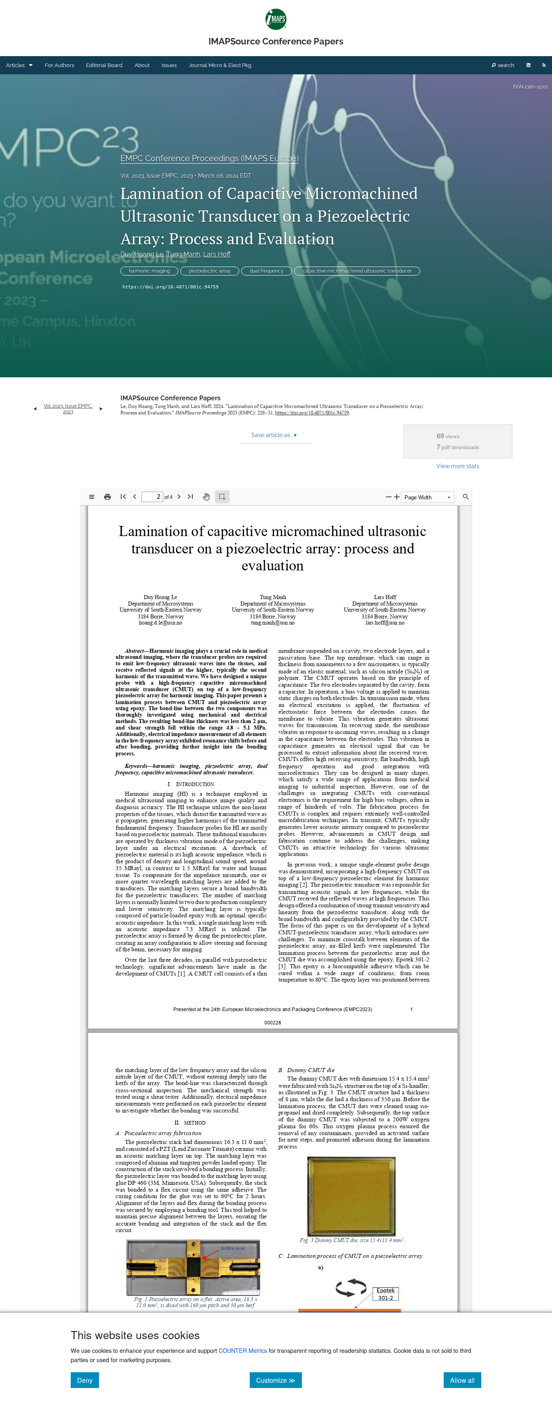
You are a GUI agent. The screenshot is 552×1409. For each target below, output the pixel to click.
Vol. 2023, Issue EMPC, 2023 (156, 175)
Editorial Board (104, 65)
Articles (15, 65)
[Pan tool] (206, 496)
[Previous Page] (134, 496)
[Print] (107, 496)
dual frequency (267, 271)
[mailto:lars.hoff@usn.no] (385, 623)
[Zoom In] (397, 497)
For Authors (59, 65)
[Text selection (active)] (222, 496)
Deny (88, 1380)
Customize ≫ (279, 1380)
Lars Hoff (216, 254)
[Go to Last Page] (190, 496)
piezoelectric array (210, 271)
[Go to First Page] (123, 496)
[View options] (92, 497)
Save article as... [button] (274, 435)
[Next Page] (179, 496)
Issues (169, 65)
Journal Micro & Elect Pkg (220, 65)
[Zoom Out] (389, 497)
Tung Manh (183, 254)
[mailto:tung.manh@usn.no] (273, 623)
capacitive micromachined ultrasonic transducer (357, 271)
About (142, 65)
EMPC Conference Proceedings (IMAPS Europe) (209, 158)
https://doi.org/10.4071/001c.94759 (170, 287)
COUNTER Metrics (243, 1350)
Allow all (465, 1380)
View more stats (457, 466)
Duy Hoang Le (141, 254)
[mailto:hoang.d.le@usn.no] (160, 623)
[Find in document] (466, 496)
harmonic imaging (149, 271)
